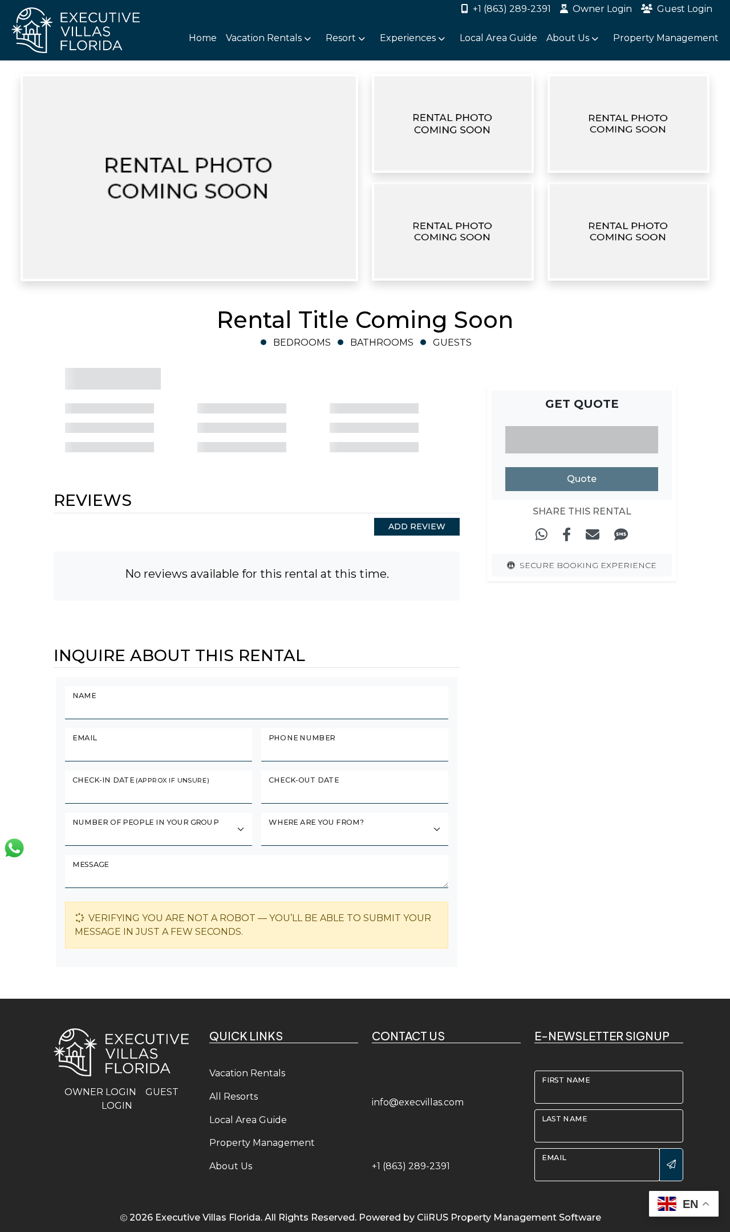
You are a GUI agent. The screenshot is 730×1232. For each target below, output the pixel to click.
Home (203, 38)
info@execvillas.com (418, 1102)
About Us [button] (568, 38)
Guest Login (684, 8)
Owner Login (602, 8)
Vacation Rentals (247, 1073)
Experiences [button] (409, 38)
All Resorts (233, 1096)
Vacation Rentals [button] (265, 38)
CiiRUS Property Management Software (509, 1217)
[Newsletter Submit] (671, 1164)
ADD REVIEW (416, 526)
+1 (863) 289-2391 (512, 8)
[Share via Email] (592, 535)
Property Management (666, 38)
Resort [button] (342, 38)
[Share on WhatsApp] (541, 535)
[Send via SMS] (621, 535)
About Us (230, 1166)
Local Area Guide (498, 38)
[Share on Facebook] (566, 535)
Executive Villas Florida (208, 1217)
